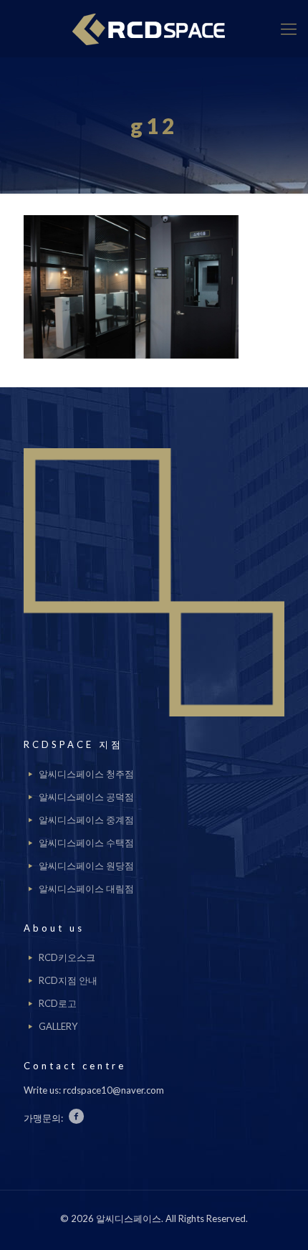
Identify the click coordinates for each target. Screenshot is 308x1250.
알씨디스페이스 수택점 (86, 842)
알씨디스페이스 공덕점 (86, 796)
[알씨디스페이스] (154, 28)
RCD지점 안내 (68, 980)
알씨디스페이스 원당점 (86, 865)
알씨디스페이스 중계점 (86, 819)
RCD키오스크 (67, 957)
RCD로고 (58, 1003)
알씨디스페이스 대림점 (86, 888)
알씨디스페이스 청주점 (86, 774)
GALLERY (58, 1026)
